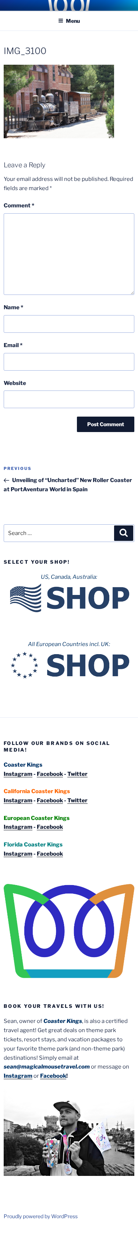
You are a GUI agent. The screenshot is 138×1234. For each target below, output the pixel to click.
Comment (19, 205)
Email (13, 345)
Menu (73, 21)
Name (13, 307)
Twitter (77, 774)
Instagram (18, 774)
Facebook (50, 774)
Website (15, 383)
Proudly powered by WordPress (41, 1216)
